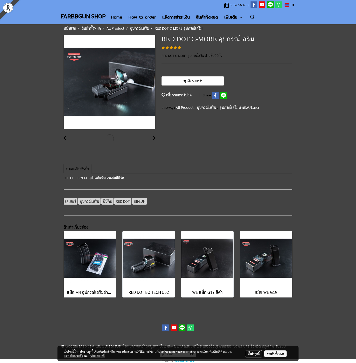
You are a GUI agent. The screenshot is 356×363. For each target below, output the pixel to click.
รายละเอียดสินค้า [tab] (77, 168)
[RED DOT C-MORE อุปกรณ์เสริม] (109, 82)
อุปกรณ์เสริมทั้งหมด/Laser (239, 107)
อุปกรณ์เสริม (207, 107)
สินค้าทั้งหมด (207, 17)
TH (291, 4)
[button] (252, 17)
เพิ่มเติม (231, 17)
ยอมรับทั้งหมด (275, 354)
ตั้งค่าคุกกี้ (254, 354)
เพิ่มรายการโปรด (178, 95)
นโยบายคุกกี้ (97, 356)
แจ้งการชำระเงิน (176, 17)
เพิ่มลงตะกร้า (194, 81)
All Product (185, 107)
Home (116, 17)
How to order (142, 17)
